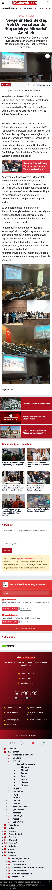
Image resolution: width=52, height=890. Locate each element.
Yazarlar (12, 831)
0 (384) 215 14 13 (11, 608)
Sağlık (24, 773)
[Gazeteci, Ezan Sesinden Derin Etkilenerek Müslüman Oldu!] (38, 454)
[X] (17, 693)
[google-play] (31, 698)
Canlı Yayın (17, 822)
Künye (11, 849)
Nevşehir (16, 761)
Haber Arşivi (12, 724)
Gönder (7, 550)
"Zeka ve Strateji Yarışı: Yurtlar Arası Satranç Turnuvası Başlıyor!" (36, 488)
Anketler (12, 846)
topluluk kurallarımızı (25, 559)
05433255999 (27, 679)
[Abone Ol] (44, 85)
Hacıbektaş (17, 791)
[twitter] (12, 743)
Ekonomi (25, 767)
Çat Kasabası (18, 809)
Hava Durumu (35, 708)
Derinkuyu (17, 816)
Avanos (16, 803)
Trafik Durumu (12, 712)
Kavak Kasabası (20, 806)
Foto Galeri (13, 825)
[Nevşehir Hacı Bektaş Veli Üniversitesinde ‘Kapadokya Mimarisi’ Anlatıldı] (26, 67)
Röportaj (12, 840)
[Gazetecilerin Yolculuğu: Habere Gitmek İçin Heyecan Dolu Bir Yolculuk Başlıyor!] (13, 477)
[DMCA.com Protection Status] (8, 646)
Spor (23, 776)
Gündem (27, 9)
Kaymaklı (17, 813)
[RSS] (35, 693)
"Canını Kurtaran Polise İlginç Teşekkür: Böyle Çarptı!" (38, 510)
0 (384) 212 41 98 (11, 622)
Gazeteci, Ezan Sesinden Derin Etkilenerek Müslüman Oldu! (38, 465)
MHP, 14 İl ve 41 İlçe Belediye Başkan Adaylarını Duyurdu (13, 464)
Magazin (25, 770)
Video (11, 828)
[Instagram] (22, 693)
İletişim (11, 852)
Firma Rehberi (15, 834)
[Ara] (48, 2)
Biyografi (12, 843)
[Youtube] (26, 693)
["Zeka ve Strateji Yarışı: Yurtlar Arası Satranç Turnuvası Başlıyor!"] (38, 477)
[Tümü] (49, 637)
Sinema (24, 785)
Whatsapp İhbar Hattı (22, 755)
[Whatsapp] (31, 693)
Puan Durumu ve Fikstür (35, 713)
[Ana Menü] (3, 3)
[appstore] (19, 698)
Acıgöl (15, 819)
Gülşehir (16, 788)
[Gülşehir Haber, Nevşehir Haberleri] (24, 2)
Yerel (40, 9)
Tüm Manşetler (12, 720)
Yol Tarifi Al (26, 608)
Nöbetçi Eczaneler (14, 708)
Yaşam (24, 779)
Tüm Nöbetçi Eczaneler (27, 628)
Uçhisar (16, 800)
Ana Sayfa (13, 748)
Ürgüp (15, 794)
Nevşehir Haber (10, 8)
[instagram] (23, 743)
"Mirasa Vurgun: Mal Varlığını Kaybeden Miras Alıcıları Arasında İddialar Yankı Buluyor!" (13, 512)
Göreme (16, 797)
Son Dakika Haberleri (38, 720)
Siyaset (24, 782)
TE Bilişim (32, 735)
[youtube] (33, 743)
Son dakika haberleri (26, 764)
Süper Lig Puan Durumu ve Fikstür (28, 867)
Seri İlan (12, 837)
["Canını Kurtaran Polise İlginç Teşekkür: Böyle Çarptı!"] (38, 500)
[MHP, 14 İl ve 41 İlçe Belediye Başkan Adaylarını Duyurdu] (13, 454)
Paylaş (7, 85)
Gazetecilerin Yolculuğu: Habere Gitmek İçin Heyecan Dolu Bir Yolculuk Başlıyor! (13, 488)
